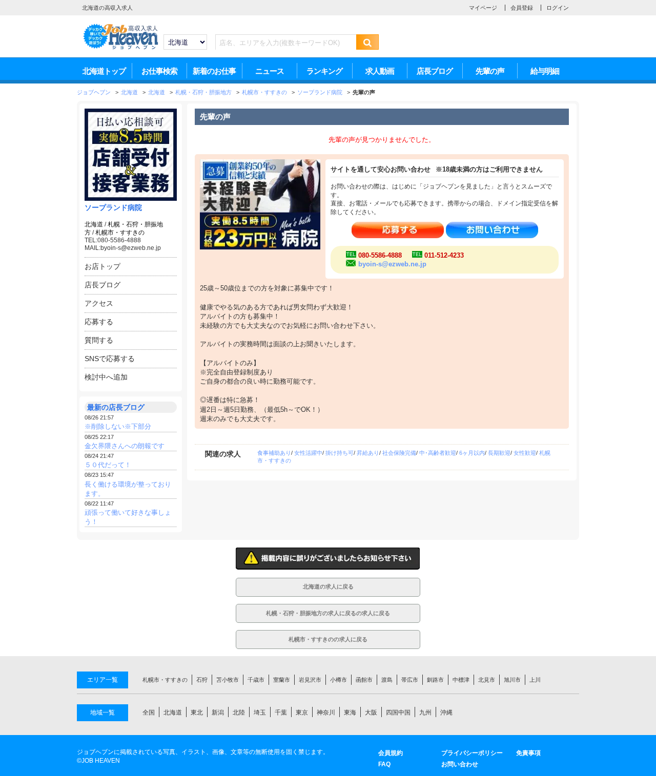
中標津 (461, 680)
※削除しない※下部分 (118, 426)
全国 (148, 712)
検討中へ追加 (106, 377)
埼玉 (260, 712)
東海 (350, 712)
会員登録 (521, 8)
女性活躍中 (308, 453)
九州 (425, 712)
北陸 (239, 712)
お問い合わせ (459, 764)
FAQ (384, 764)
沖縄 (446, 712)
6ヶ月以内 (472, 453)
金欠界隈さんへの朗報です (125, 446)
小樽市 (338, 680)
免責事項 (528, 753)
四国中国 (398, 712)
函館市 (364, 680)
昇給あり (368, 453)
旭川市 (512, 680)
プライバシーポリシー (472, 753)
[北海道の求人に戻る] (328, 594)
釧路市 (435, 680)
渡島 (387, 680)
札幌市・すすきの (120, 232)
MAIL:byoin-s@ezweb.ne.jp (123, 247)
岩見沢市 (310, 680)
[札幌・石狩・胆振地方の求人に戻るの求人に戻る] (328, 620)
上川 (535, 680)
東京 (302, 712)
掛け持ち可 (339, 453)
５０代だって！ (108, 465)
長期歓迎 (499, 453)
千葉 (281, 712)
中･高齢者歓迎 (437, 453)
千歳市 (256, 680)
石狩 (202, 680)
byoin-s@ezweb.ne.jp (392, 264)
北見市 (486, 680)
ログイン (557, 8)
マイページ (483, 8)
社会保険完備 (399, 453)
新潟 (218, 712)
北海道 (94, 224)
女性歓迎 (525, 453)
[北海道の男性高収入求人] (120, 48)
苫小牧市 (227, 680)
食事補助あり (274, 453)
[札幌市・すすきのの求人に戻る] (328, 646)
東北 (197, 712)
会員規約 (390, 753)
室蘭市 (281, 680)
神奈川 (326, 712)
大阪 (371, 712)
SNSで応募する (110, 358)
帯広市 (409, 680)
